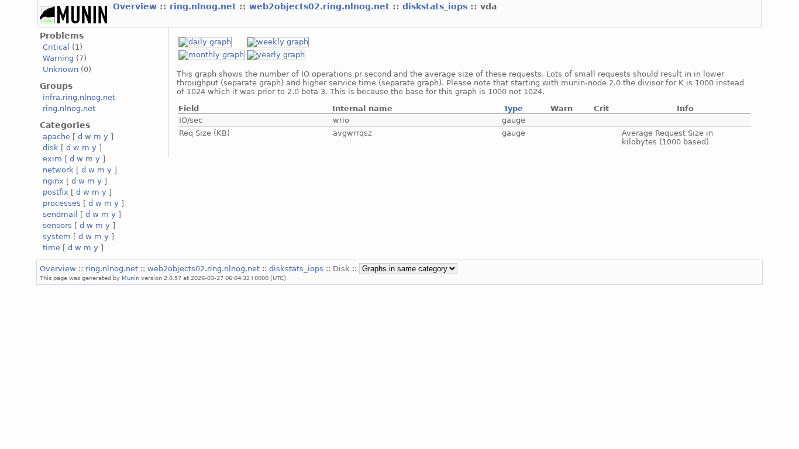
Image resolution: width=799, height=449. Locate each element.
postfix (55, 192)
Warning (58, 58)
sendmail (60, 214)
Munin (130, 277)
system (57, 236)
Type (513, 108)
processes (62, 203)
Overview (136, 6)
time (51, 247)
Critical (56, 47)
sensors (57, 225)
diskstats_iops (436, 6)
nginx (53, 181)
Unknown (60, 69)
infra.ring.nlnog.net (79, 97)
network (58, 169)
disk (50, 147)
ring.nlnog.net (204, 6)
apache (56, 136)
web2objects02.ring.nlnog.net (320, 6)
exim (52, 158)
